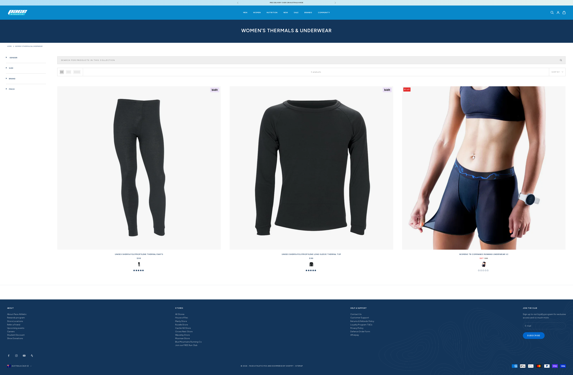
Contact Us (356, 314)
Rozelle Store (181, 324)
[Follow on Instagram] (16, 355)
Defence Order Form (360, 331)
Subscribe (533, 335)
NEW (286, 12)
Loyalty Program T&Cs (361, 324)
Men (245, 12)
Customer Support (359, 317)
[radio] (62, 72)
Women (257, 12)
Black (139, 264)
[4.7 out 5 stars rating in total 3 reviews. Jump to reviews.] (311, 270)
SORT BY (556, 72)
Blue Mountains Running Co (188, 342)
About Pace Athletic (17, 314)
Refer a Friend (13, 324)
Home (9, 46)
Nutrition (272, 12)
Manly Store (181, 321)
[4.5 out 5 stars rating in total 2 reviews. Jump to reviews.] (139, 270)
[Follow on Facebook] (8, 355)
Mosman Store (182, 338)
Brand (12, 79)
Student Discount (16, 335)
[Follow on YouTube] (24, 355)
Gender (13, 58)
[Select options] (217, 246)
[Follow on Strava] (31, 355)
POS (265, 366)
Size (11, 68)
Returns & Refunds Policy (362, 321)
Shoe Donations (15, 338)
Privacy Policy (356, 328)
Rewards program (16, 317)
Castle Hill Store (183, 328)
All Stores (179, 314)
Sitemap (299, 366)
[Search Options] (562, 60)
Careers (11, 331)
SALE (296, 12)
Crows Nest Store (183, 331)
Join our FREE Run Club (186, 345)
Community (324, 12)
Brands (308, 12)
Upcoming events (15, 328)
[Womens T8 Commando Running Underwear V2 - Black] (484, 168)
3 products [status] (316, 72)
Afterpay (354, 335)
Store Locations (15, 321)
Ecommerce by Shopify (282, 366)
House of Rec (181, 317)
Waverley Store (182, 335)
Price (12, 89)
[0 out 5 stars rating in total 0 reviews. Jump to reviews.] (484, 270)
